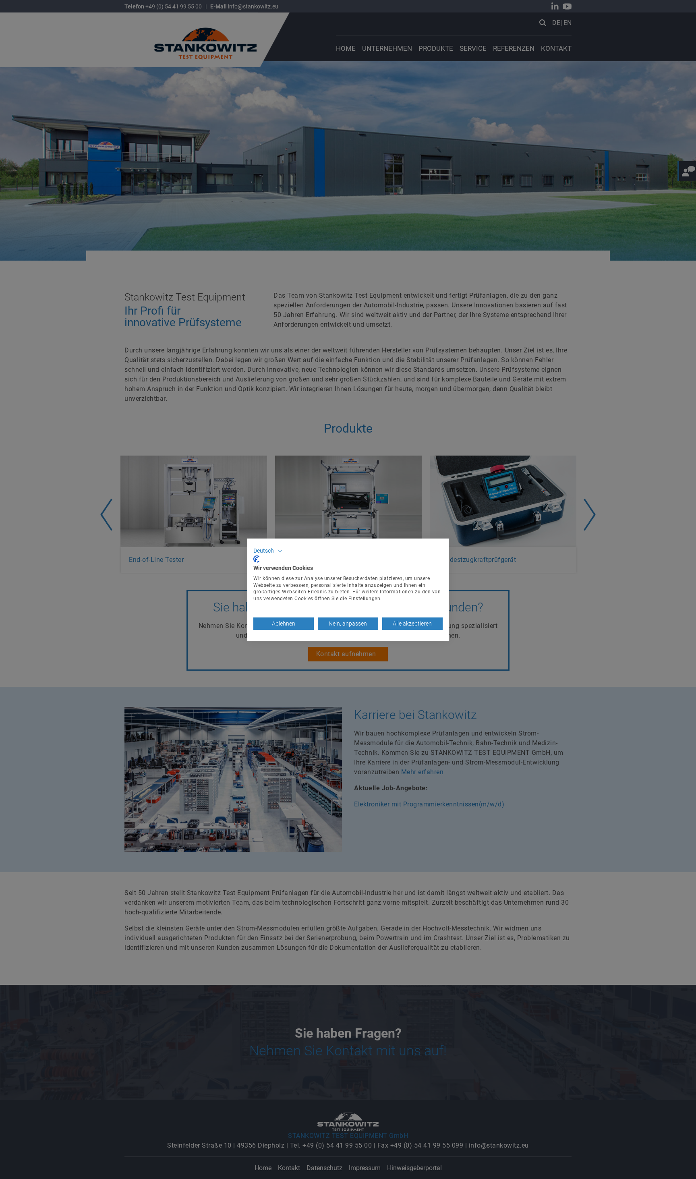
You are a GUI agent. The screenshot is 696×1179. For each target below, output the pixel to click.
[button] (268, 550)
